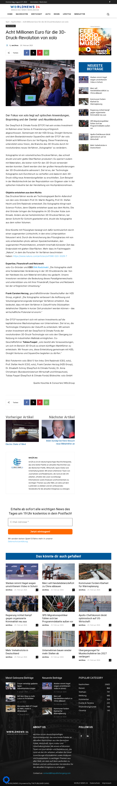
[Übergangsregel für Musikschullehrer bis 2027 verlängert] (95, 639)
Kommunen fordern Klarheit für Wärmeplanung (98, 101)
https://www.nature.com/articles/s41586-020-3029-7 (40, 256)
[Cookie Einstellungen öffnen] (6, 782)
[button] (108, 14)
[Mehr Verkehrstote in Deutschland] (83, 147)
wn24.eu (15, 45)
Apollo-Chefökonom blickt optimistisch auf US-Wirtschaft (100, 136)
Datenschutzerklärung (18, 541)
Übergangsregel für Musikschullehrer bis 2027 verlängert (93, 653)
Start (7, 22)
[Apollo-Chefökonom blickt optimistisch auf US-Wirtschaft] (83, 136)
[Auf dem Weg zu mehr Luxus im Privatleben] (10, 698)
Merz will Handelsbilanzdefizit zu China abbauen (99, 90)
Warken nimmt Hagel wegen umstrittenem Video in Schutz (98, 79)
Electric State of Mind (16, 444)
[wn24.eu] (7, 45)
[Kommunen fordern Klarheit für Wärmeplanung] (83, 101)
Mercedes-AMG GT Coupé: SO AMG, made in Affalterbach (27, 708)
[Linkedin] (87, 736)
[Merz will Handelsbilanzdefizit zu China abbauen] (83, 90)
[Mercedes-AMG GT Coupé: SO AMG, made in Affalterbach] (10, 708)
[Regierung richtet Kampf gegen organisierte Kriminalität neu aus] (83, 112)
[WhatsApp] (46, 53)
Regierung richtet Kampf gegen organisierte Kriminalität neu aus (99, 112)
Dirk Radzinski (40, 267)
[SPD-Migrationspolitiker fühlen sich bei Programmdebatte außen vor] (83, 123)
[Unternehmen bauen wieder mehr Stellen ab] (58, 639)
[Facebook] (109, 2)
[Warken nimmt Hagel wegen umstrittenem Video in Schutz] (83, 79)
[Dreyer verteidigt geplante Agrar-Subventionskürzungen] (10, 685)
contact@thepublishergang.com (56, 773)
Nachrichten (16, 22)
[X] (33, 53)
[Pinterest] (40, 53)
